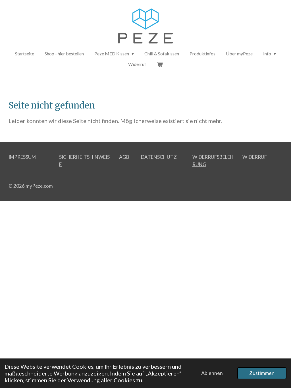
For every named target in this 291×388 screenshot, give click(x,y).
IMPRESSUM (22, 157)
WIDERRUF (254, 157)
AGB (124, 157)
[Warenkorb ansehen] (159, 64)
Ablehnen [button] (212, 373)
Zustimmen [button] (262, 373)
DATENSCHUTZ (159, 157)
